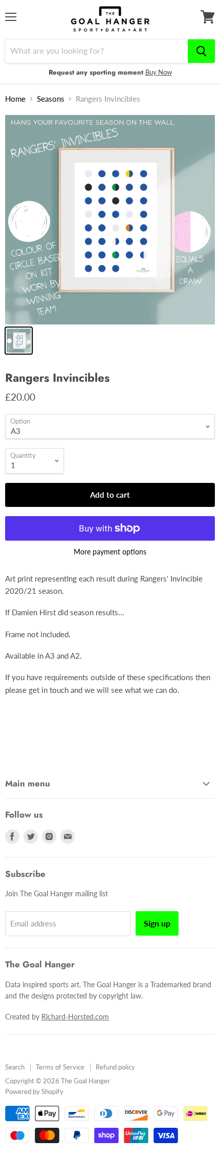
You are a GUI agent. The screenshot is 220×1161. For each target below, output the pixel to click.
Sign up (157, 923)
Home (15, 99)
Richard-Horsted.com (75, 1016)
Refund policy (115, 1067)
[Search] (201, 51)
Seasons (50, 99)
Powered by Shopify (34, 1091)
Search (15, 1067)
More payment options (110, 552)
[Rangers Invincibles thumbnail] (19, 341)
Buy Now (158, 72)
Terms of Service (60, 1067)
